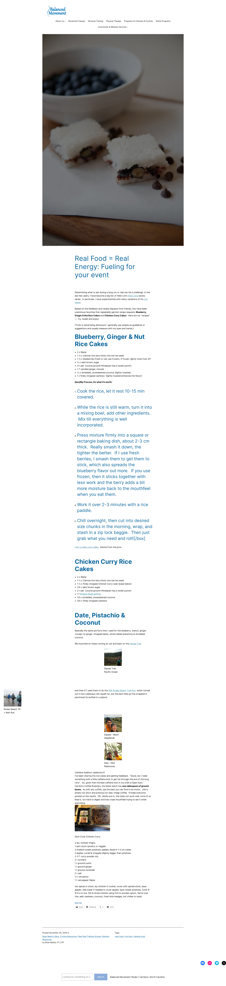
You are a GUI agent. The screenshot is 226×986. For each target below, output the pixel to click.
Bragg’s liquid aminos (90, 594)
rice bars (128, 936)
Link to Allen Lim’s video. (87, 547)
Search (100, 977)
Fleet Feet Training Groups (89, 936)
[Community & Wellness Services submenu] (127, 27)
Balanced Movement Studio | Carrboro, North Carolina (137, 977)
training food (139, 936)
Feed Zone (133, 296)
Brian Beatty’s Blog (50, 936)
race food (119, 936)
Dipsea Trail (135, 643)
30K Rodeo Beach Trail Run (122, 690)
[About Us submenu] (65, 21)
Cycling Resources (68, 936)
